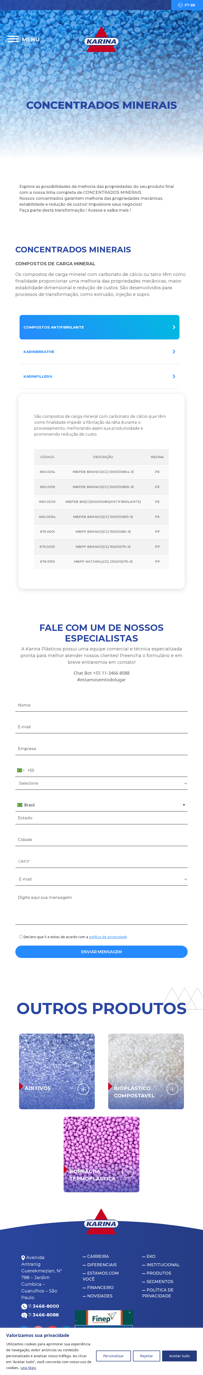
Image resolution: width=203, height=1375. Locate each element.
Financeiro (100, 1287)
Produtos (159, 1273)
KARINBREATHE (39, 351)
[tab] (99, 327)
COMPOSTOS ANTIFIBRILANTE (54, 327)
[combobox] (25, 770)
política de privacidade (108, 936)
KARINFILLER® (38, 376)
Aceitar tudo (179, 1355)
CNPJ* (23, 861)
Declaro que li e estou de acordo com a (75, 936)
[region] (101, 1351)
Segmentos (160, 1281)
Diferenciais (102, 1265)
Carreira (98, 1256)
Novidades (99, 1296)
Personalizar (113, 1355)
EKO (151, 1256)
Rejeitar (146, 1355)
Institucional (163, 1265)
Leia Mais (28, 1367)
